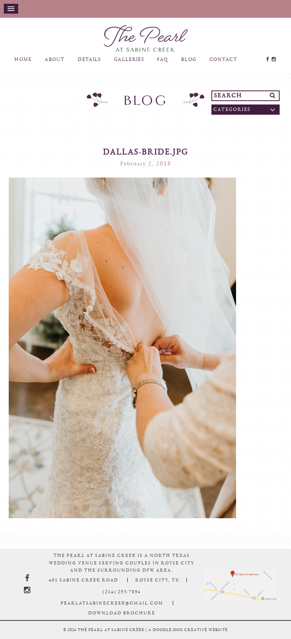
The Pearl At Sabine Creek (145, 42)
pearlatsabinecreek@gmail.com (112, 610)
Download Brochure (121, 619)
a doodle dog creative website (188, 636)
